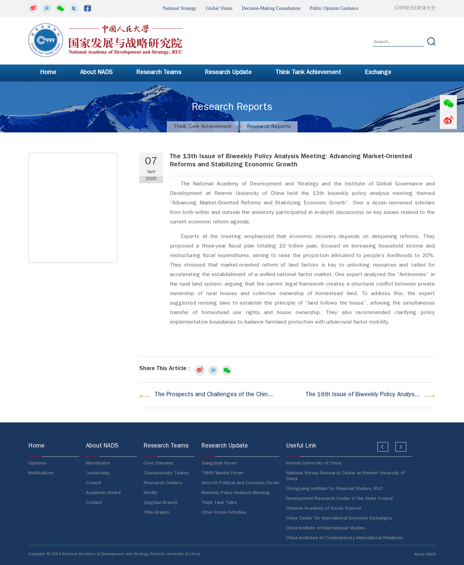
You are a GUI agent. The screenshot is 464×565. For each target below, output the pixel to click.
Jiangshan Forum (219, 463)
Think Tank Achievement (308, 73)
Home (48, 73)
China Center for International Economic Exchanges (339, 518)
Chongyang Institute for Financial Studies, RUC (334, 489)
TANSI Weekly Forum (222, 473)
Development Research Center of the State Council (339, 498)
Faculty (150, 493)
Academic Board (103, 493)
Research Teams (159, 73)
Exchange (378, 73)
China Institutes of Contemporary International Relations (344, 538)
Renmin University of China (313, 463)
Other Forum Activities (224, 512)
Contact (94, 502)
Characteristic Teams (166, 473)
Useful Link (301, 446)
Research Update (228, 73)
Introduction (98, 463)
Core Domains (159, 463)
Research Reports (269, 127)
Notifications (41, 473)
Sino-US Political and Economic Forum (240, 483)
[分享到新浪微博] (33, 8)
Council (93, 483)
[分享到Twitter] (74, 8)
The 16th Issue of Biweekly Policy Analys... (362, 395)
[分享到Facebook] (88, 8)
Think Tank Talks (219, 502)
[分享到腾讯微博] (47, 8)
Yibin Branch (156, 512)
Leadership (98, 473)
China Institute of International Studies (325, 528)
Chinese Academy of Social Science (323, 508)
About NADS (96, 73)
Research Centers (163, 483)
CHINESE (415, 8)
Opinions (37, 463)
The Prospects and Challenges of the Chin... (214, 395)
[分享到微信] (60, 8)
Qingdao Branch (161, 502)
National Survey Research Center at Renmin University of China (345, 476)
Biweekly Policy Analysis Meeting (235, 493)
